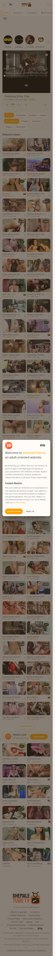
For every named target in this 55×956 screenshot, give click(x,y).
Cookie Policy (19, 502)
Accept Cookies (14, 511)
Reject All (30, 511)
